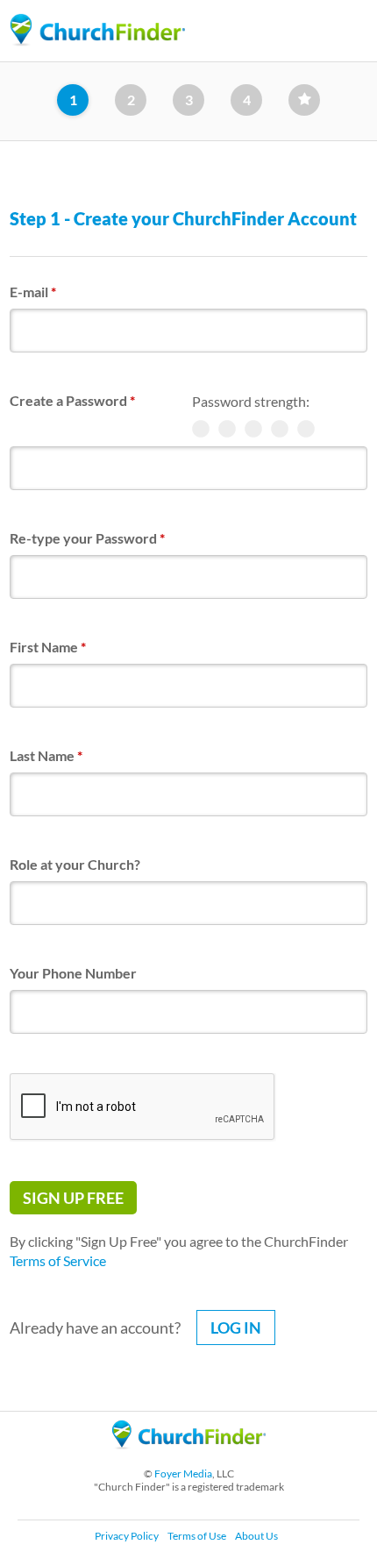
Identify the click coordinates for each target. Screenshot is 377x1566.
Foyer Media (183, 1473)
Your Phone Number (73, 973)
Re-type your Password (87, 538)
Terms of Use (196, 1535)
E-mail (33, 291)
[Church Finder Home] (189, 1457)
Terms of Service (58, 1260)
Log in (235, 1327)
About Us (256, 1535)
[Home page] (97, 30)
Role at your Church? (75, 864)
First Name (48, 646)
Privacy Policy (127, 1535)
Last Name (46, 755)
